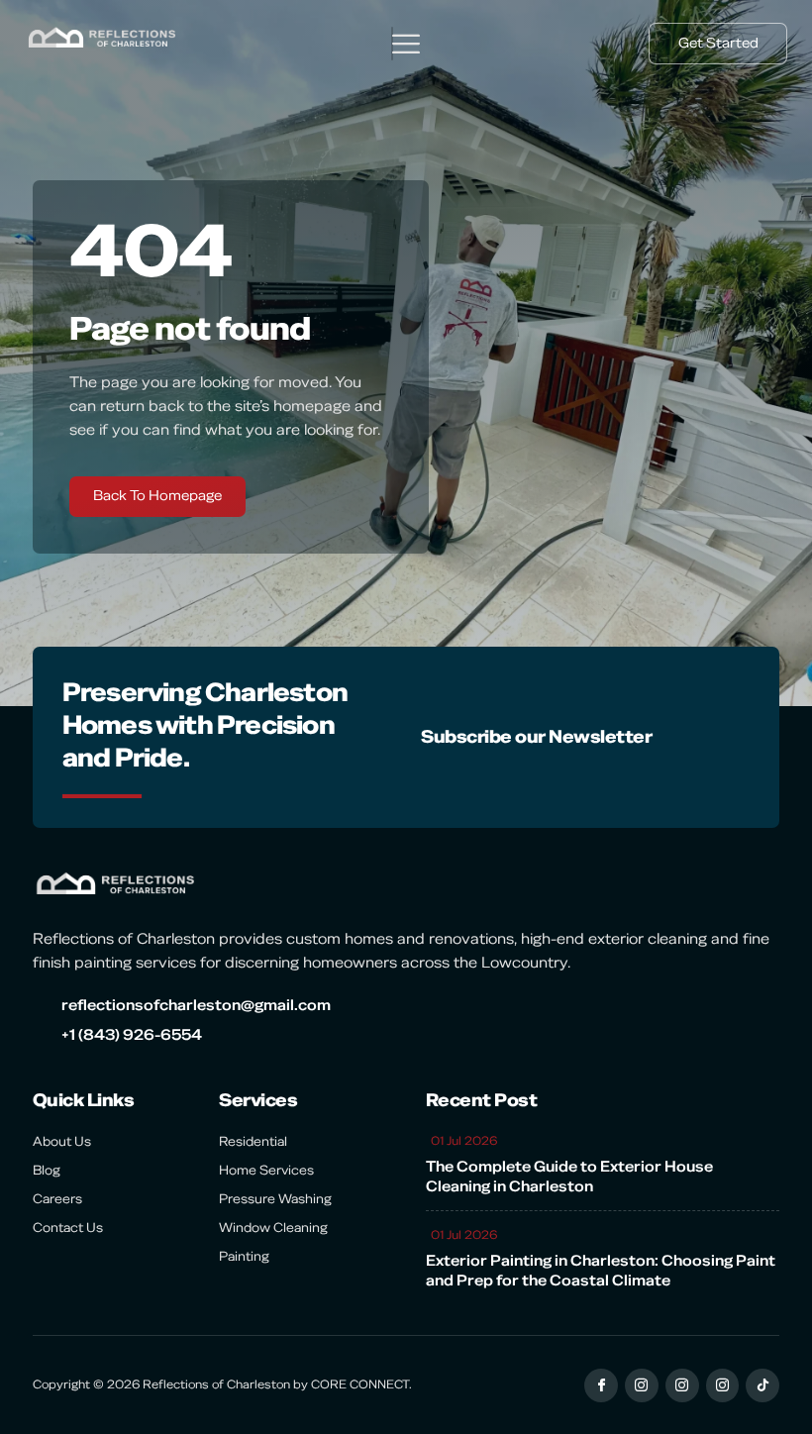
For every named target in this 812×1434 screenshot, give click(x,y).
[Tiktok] (762, 1385)
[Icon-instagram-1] (642, 1385)
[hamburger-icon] (392, 44)
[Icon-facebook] (601, 1385)
